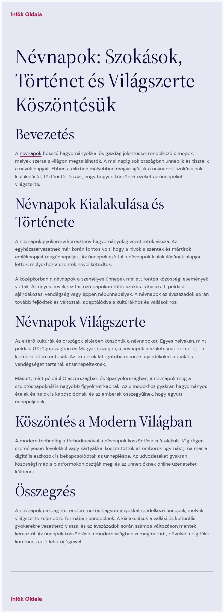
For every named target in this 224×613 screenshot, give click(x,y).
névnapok (31, 153)
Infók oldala (26, 14)
